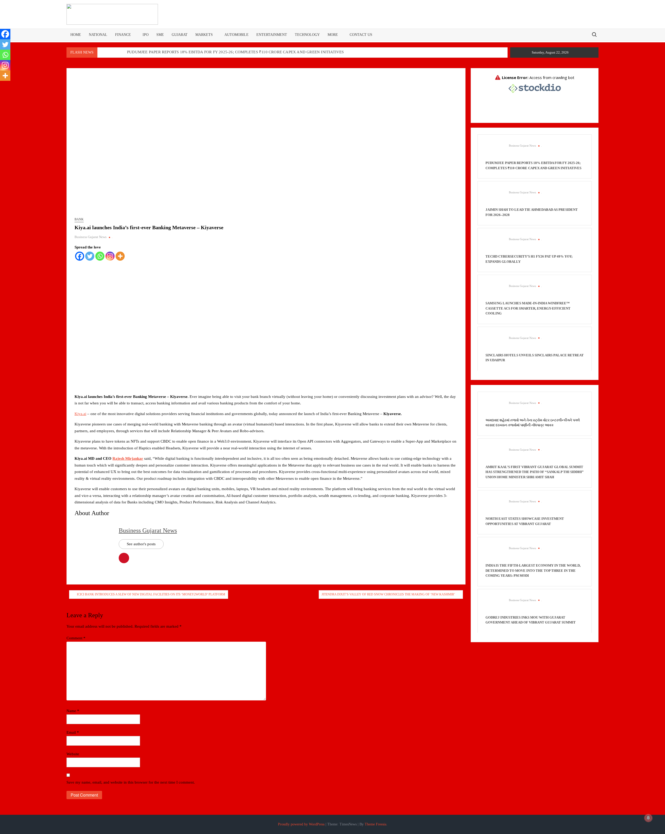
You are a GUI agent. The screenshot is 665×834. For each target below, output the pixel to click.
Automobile (236, 35)
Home (75, 35)
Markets (204, 35)
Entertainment (271, 35)
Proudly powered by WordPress (301, 824)
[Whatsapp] (99, 256)
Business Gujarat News (91, 237)
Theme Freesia (375, 824)
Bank (79, 219)
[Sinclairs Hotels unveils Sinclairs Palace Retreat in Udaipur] (495, 343)
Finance (123, 35)
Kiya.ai (80, 414)
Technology (307, 35)
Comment (75, 638)
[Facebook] (79, 256)
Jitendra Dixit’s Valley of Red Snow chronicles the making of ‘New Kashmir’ (388, 594)
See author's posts (141, 544)
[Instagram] (110, 256)
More (333, 35)
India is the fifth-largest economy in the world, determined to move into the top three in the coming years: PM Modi (533, 570)
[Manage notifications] (648, 818)
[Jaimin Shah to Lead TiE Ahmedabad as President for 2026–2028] (495, 198)
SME (160, 35)
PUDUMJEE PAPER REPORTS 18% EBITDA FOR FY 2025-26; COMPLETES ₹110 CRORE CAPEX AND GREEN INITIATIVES (235, 52)
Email (72, 732)
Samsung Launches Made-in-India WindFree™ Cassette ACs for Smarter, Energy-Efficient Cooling (528, 308)
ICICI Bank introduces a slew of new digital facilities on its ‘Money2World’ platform (151, 594)
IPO (146, 35)
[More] (120, 256)
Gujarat (180, 35)
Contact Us (361, 35)
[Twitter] (89, 256)
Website (72, 754)
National (98, 35)
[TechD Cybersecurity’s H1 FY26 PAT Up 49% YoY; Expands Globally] (495, 245)
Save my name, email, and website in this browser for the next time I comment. (130, 782)
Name (72, 711)
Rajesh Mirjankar (127, 458)
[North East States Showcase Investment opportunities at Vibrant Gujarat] (495, 507)
